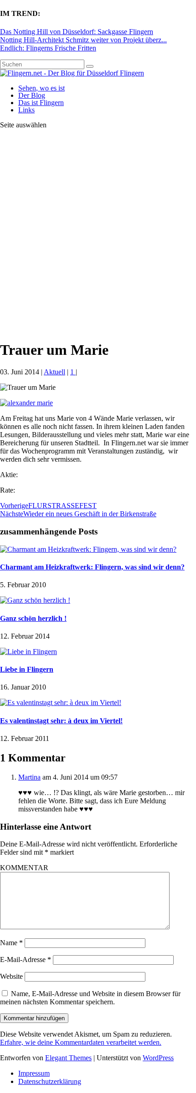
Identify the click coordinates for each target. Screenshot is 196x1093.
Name (11, 943)
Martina (29, 777)
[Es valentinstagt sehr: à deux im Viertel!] (60, 702)
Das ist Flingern (41, 102)
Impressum (34, 1073)
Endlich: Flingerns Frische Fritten (48, 48)
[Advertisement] (98, 234)
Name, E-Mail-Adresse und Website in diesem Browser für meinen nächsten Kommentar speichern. (90, 998)
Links (26, 110)
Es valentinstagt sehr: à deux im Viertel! (61, 721)
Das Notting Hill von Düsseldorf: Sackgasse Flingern (76, 31)
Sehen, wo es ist (41, 88)
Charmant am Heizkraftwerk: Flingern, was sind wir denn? (92, 567)
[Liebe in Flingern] (28, 651)
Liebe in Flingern (26, 669)
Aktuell (54, 372)
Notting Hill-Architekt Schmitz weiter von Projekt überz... (83, 40)
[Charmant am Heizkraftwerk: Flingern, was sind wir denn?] (88, 549)
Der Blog (31, 95)
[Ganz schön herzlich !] (35, 600)
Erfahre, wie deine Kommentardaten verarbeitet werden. (80, 1042)
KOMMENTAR (24, 867)
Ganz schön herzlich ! (33, 618)
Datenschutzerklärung (49, 1081)
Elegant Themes (68, 1058)
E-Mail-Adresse (25, 959)
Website (11, 976)
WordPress (158, 1058)
